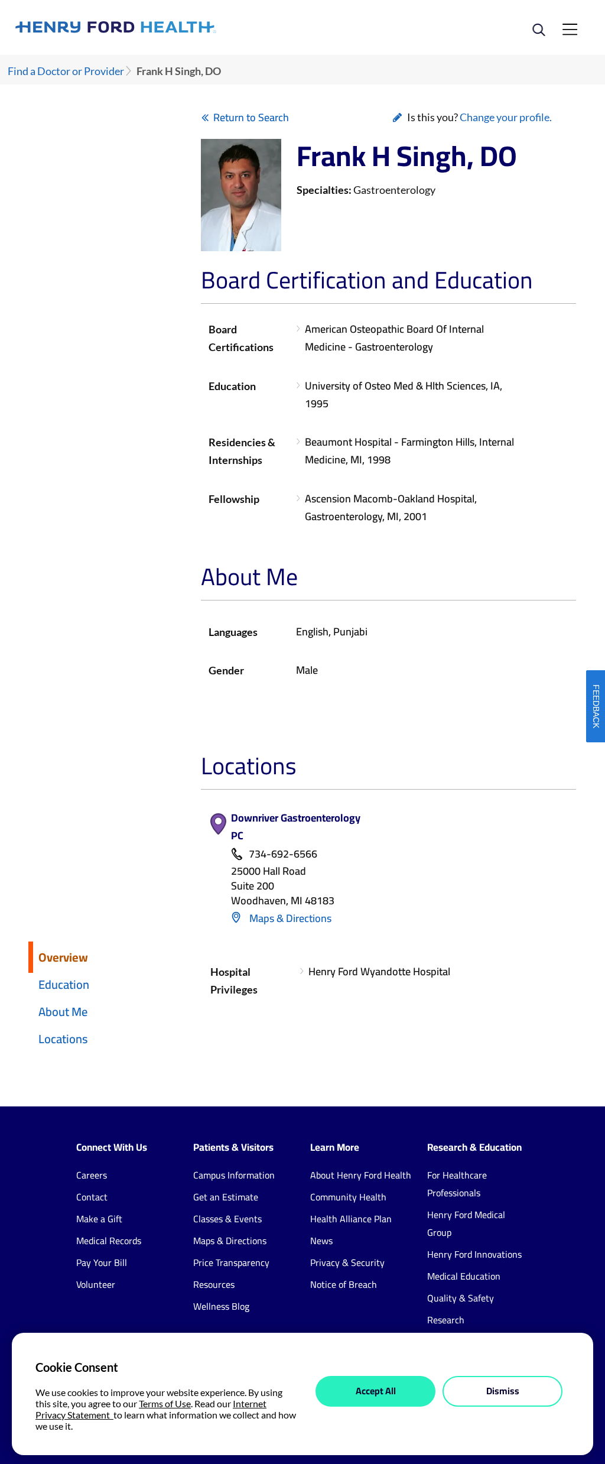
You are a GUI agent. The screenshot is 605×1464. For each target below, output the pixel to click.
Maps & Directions (289, 918)
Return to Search (251, 117)
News (321, 1240)
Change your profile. (506, 117)
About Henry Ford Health (360, 1175)
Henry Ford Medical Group (466, 1223)
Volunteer (95, 1284)
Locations (63, 1038)
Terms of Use (165, 1403)
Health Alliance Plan (351, 1219)
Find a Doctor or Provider (66, 71)
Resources (214, 1284)
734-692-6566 (283, 854)
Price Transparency (231, 1262)
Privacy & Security (347, 1262)
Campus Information (234, 1175)
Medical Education (463, 1276)
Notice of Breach (343, 1284)
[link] (158, 27)
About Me (62, 1011)
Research (445, 1320)
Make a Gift (99, 1219)
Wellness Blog (221, 1306)
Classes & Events (227, 1219)
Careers (91, 1175)
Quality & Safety (460, 1298)
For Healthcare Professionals (457, 1184)
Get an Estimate (225, 1197)
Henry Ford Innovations (474, 1254)
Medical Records (108, 1240)
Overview (63, 957)
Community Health (348, 1197)
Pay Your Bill (101, 1262)
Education (63, 984)
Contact (92, 1197)
